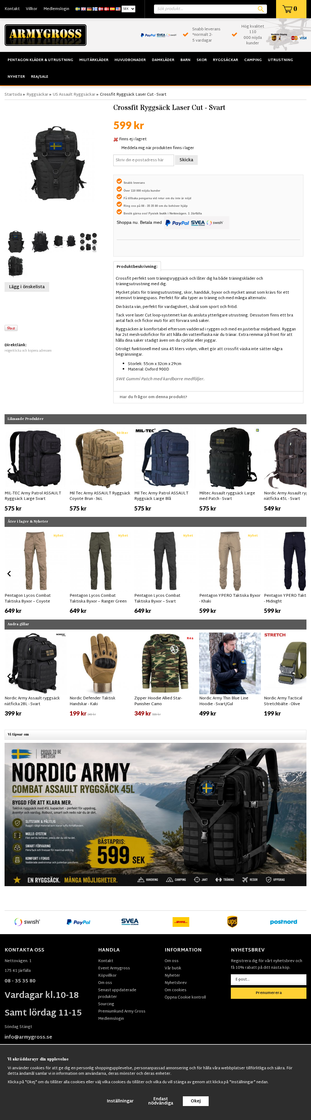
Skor (202, 60)
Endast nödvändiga (160, 1101)
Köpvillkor (107, 975)
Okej (196, 1101)
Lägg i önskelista (27, 287)
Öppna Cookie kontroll (185, 997)
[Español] (112, 9)
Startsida (13, 94)
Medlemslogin (56, 9)
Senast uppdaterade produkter (117, 994)
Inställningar (120, 1101)
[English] (83, 9)
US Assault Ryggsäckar (74, 94)
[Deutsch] (89, 9)
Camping (253, 60)
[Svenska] (77, 9)
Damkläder (163, 60)
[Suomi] (95, 9)
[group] (36, 469)
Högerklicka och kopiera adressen (28, 351)
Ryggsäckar (225, 60)
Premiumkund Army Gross (121, 1011)
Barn (185, 60)
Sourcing (106, 1004)
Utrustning (280, 60)
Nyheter (16, 76)
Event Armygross (114, 968)
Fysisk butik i (159, 213)
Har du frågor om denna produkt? (153, 397)
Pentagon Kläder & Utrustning (40, 60)
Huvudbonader (130, 60)
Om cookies (175, 990)
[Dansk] (106, 9)
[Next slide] (301, 471)
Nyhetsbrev (176, 983)
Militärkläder (93, 60)
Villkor (31, 9)
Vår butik (173, 968)
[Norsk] (100, 9)
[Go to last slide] (9, 471)
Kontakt (12, 9)
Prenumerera (269, 993)
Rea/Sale (39, 76)
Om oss (105, 983)
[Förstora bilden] (57, 163)
